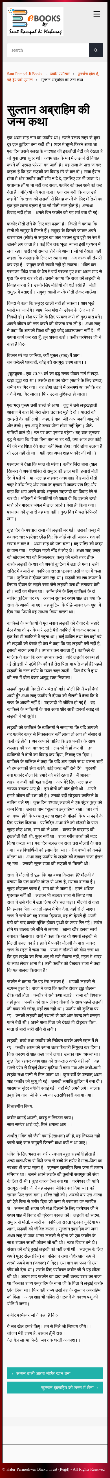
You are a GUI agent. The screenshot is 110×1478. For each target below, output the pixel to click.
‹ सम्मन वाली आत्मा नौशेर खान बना (41, 1373)
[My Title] (35, 30)
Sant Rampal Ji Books (24, 74)
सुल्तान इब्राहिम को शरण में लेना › (69, 1387)
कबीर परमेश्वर (60, 74)
